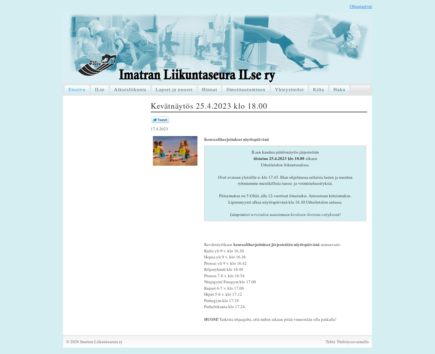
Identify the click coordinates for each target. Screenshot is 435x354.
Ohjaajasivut (361, 6)
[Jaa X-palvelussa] (160, 121)
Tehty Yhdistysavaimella (347, 341)
